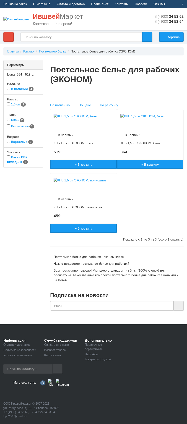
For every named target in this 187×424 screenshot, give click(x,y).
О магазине (41, 4)
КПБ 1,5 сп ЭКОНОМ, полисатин (78, 207)
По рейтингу (110, 105)
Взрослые (19, 142)
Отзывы (159, 4)
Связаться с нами (56, 344)
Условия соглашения (17, 355)
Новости (141, 4)
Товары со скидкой (98, 359)
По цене (86, 105)
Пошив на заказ (15, 4)
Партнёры (91, 354)
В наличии (19, 89)
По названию (61, 105)
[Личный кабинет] (181, 4)
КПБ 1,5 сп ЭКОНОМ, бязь (73, 143)
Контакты (121, 4)
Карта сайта (52, 355)
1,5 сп (15, 104)
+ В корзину (83, 164)
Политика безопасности (19, 350)
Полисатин (20, 126)
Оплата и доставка (71, 4)
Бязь (15, 120)
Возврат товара (55, 350)
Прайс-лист (99, 4)
